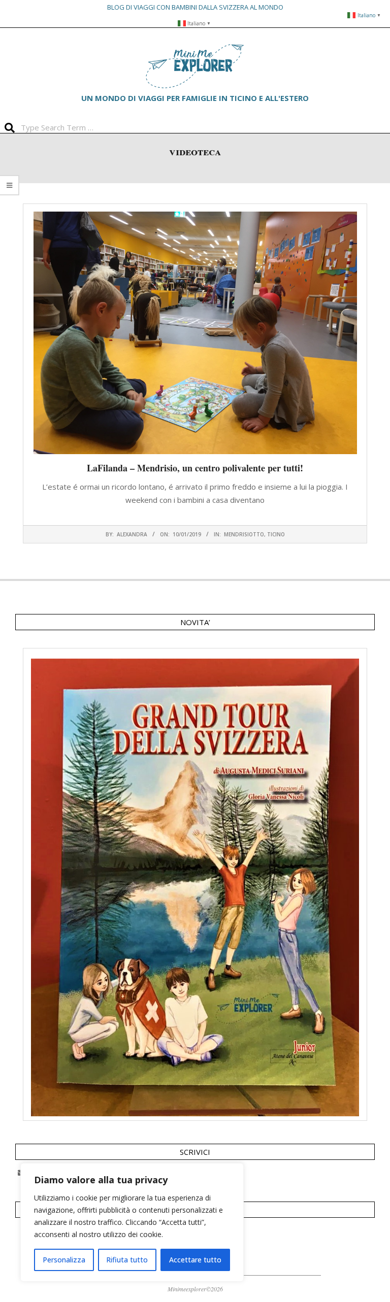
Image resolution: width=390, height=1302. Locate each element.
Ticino (276, 534)
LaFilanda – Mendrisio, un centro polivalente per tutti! (195, 467)
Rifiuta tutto (127, 1259)
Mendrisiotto (244, 534)
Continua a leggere (195, 520)
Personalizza (64, 1259)
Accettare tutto (195, 1259)
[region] (132, 1222)
